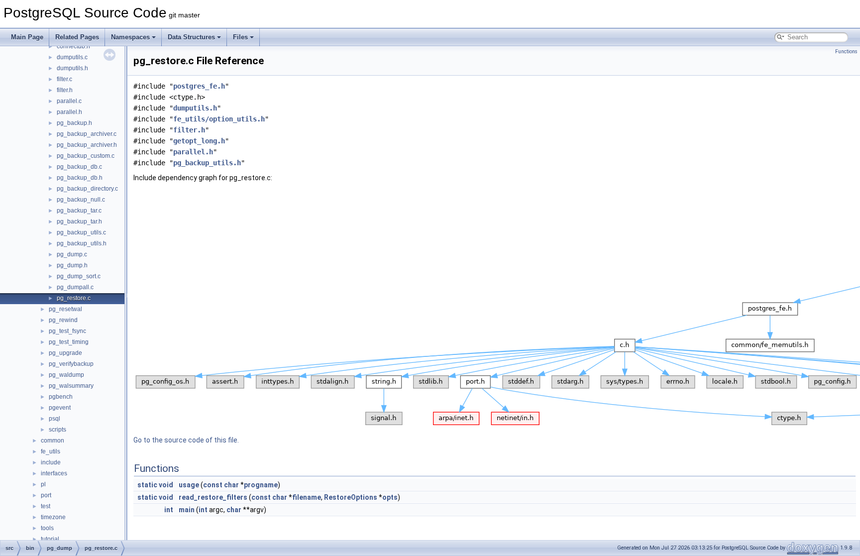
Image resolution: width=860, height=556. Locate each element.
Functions (846, 51)
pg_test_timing (69, 341)
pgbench (61, 396)
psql (54, 418)
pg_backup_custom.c (85, 155)
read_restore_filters (213, 497)
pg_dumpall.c (75, 287)
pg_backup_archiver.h (87, 144)
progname (261, 485)
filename (306, 497)
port (46, 495)
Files (240, 37)
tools (47, 528)
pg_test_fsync (67, 331)
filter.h (65, 90)
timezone (53, 517)
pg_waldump (66, 374)
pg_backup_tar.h (79, 221)
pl (43, 484)
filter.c (64, 79)
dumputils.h (72, 68)
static (147, 485)
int (168, 510)
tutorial (50, 539)
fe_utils (50, 451)
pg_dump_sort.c (79, 276)
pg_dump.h (72, 265)
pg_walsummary (71, 385)
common (52, 440)
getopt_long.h (199, 141)
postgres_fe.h (199, 86)
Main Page (27, 37)
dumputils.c (72, 57)
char (231, 485)
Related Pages (77, 37)
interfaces (54, 473)
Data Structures (191, 37)
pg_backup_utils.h (82, 243)
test (45, 506)
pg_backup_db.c (79, 166)
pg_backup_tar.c (79, 210)
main (187, 510)
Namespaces (130, 37)
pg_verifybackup (71, 363)
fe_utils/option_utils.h (219, 119)
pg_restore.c (74, 298)
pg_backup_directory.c (87, 188)
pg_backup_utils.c (81, 232)
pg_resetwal (65, 309)
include (51, 462)
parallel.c (69, 101)
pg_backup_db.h (80, 177)
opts (390, 497)
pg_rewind (63, 320)
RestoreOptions (350, 497)
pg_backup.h (74, 122)
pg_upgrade (65, 352)
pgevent (60, 407)
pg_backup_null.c (81, 199)
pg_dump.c (72, 254)
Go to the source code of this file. (186, 440)
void (166, 485)
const (212, 485)
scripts (57, 429)
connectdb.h (73, 46)
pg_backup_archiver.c (86, 133)
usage (189, 485)
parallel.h (69, 112)
